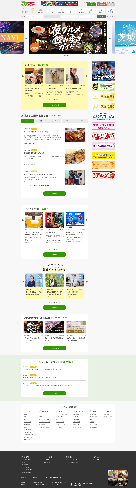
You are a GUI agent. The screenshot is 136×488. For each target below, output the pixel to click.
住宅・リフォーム (94, 419)
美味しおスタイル (26, 472)
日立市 (60, 289)
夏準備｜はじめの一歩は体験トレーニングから (39, 174)
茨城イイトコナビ (26, 459)
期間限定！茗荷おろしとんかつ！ (34, 153)
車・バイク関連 (93, 424)
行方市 (39, 289)
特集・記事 (25, 12)
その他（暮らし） (93, 427)
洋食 (25, 417)
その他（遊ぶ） (59, 427)
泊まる (100, 12)
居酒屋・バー (27, 414)
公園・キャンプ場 (60, 424)
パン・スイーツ (27, 432)
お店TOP (40, 12)
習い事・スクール (94, 414)
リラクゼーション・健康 (44, 422)
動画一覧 (69, 457)
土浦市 (81, 289)
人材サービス (24, 477)
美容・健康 (61, 12)
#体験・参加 (35, 242)
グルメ (51, 12)
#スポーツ (53, 241)
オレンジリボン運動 (27, 470)
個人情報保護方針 (37, 482)
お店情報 (47, 460)
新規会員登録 (101, 4)
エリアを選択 (31, 16)
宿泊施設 (106, 414)
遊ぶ (71, 12)
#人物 (27, 297)
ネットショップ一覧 (71, 460)
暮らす (91, 12)
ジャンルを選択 (66, 16)
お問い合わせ (97, 460)
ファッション (76, 414)
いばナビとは (97, 457)
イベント (32, 12)
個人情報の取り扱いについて (59, 482)
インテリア (75, 417)
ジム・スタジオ (42, 424)
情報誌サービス (37, 477)
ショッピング (81, 12)
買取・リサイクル (77, 424)
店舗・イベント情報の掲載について (54, 477)
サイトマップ (55, 485)
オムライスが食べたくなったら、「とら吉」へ (37, 132)
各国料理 (26, 427)
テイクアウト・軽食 (28, 434)
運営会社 (23, 482)
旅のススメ (25, 464)
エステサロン (42, 417)
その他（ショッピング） (78, 427)
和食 (25, 419)
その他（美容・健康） (44, 427)
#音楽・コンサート (29, 242)
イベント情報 (48, 457)
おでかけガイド (26, 467)
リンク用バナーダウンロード (40, 485)
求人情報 (110, 12)
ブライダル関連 (93, 417)
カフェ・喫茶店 (27, 429)
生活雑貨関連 (76, 422)
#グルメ (40, 242)
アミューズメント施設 (61, 414)
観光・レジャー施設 (61, 419)
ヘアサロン (42, 414)
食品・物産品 (76, 419)
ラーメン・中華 (27, 422)
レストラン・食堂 (28, 437)
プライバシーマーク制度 (88, 483)
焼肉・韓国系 (27, 424)
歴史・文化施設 (60, 422)
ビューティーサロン (44, 419)
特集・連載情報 (25, 457)
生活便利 (92, 422)
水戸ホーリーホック (27, 462)
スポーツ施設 (59, 417)
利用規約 (23, 485)
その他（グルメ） (28, 440)
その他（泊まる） (108, 417)
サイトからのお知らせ (72, 463)
